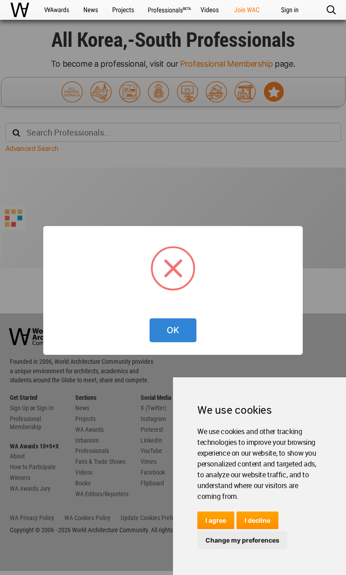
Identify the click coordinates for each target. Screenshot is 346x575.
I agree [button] (215, 520)
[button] (331, 10)
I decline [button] (257, 520)
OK (173, 330)
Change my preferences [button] (242, 540)
